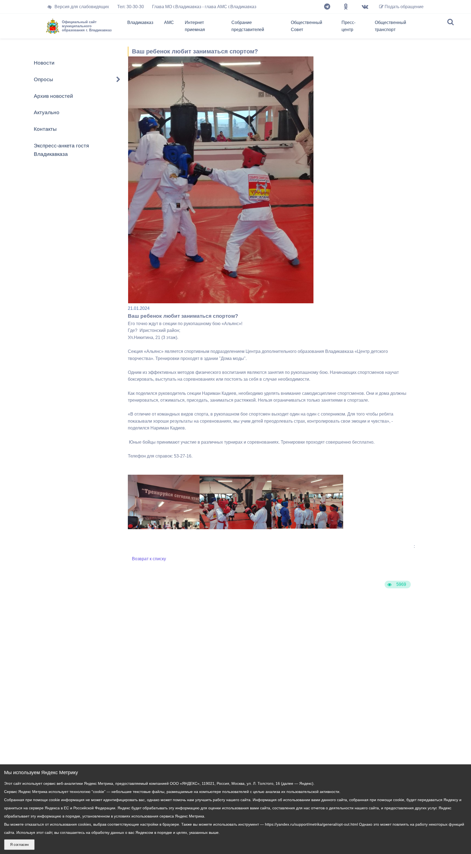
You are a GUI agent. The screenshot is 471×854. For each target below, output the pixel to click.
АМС (169, 22)
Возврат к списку (149, 558)
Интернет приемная (195, 26)
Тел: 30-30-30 (130, 6)
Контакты (45, 129)
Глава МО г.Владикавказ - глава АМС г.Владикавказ (204, 6)
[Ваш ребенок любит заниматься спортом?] (307, 527)
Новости (44, 63)
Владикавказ (140, 22)
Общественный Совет (306, 26)
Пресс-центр (348, 26)
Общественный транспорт (390, 26)
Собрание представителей (247, 26)
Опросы (43, 79)
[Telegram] (327, 7)
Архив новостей (53, 96)
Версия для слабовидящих (82, 6)
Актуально (46, 112)
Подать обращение (404, 6)
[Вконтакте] (365, 7)
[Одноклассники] (346, 7)
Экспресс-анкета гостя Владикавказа (61, 150)
